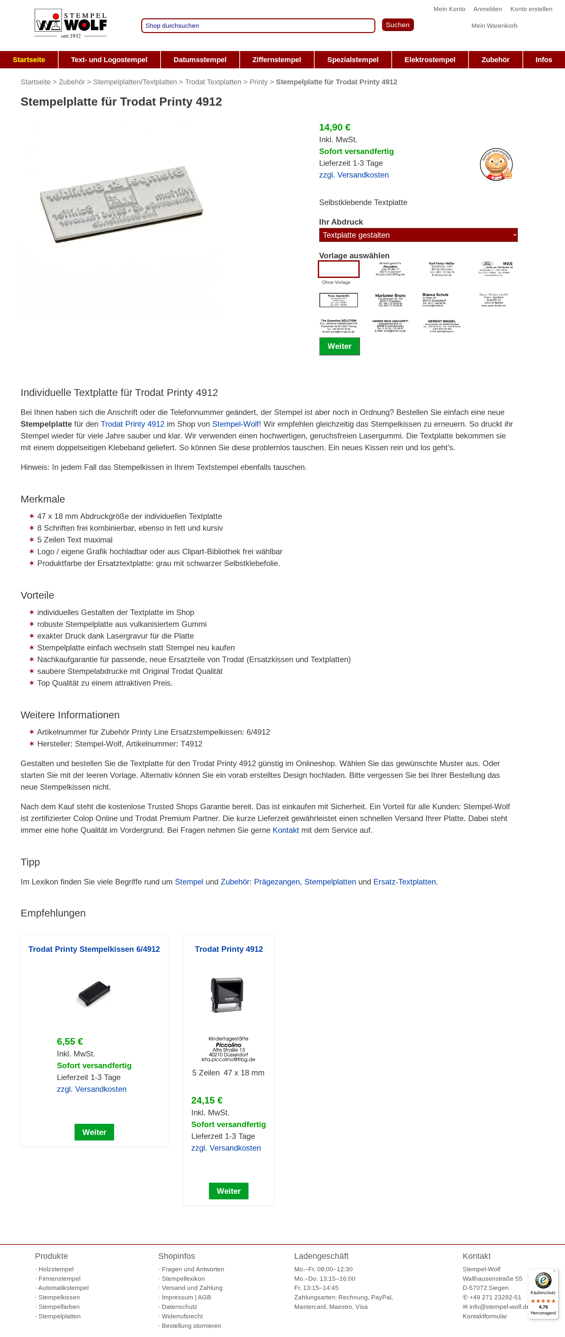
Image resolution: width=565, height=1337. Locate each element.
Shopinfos (176, 1255)
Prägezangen (277, 881)
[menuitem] (29, 59)
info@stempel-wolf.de (500, 1306)
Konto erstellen (531, 9)
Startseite (36, 82)
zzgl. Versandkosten (354, 174)
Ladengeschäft (321, 1255)
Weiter (339, 346)
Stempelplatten (330, 881)
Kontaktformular (485, 1316)
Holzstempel (56, 1269)
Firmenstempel (59, 1278)
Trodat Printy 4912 (132, 424)
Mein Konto (450, 9)
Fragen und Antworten (193, 1269)
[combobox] (258, 25)
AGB (204, 1297)
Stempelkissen (59, 1297)
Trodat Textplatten (213, 82)
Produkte (51, 1255)
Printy (258, 82)
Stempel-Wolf (235, 424)
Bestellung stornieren (191, 1325)
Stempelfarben (59, 1306)
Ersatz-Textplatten (404, 881)
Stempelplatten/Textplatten (135, 82)
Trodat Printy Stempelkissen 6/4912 (94, 949)
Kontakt (286, 830)
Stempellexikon (183, 1278)
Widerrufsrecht (182, 1316)
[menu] (282, 59)
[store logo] (70, 26)
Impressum (177, 1297)
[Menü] (554, 1273)
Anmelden (487, 9)
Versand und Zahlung (192, 1287)
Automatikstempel (63, 1287)
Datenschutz (179, 1306)
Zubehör (72, 82)
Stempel (189, 881)
